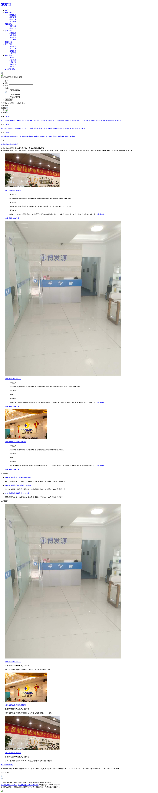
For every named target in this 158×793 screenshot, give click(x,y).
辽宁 (33, 120)
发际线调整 (12, 136)
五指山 (10, 128)
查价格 (3, 113)
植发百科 (12, 49)
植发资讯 (12, 22)
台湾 (119, 120)
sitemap (10, 765)
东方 (32, 128)
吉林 (66, 120)
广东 (16, 120)
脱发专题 (12, 40)
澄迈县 (36, 128)
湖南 (78, 120)
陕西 (44, 120)
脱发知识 (8, 31)
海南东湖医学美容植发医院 (15, 442)
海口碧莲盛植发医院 (13, 190)
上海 (6, 120)
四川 (40, 120)
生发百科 (12, 53)
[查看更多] (101, 214)
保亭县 (77, 128)
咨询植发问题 (14, 97)
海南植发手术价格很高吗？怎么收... (18, 485)
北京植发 (12, 58)
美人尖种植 (20, 136)
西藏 (95, 120)
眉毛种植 (28, 136)
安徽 (75, 120)
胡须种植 (42, 136)
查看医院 (8, 218)
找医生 (3, 110)
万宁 (28, 128)
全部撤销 (14, 144)
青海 (105, 120)
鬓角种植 (49, 136)
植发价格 (12, 19)
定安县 (41, 128)
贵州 (92, 120)
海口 (2, 128)
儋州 (18, 128)
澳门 (116, 120)
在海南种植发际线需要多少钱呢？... (18, 493)
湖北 (47, 120)
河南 (50, 120)
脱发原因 (12, 37)
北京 (2, 120)
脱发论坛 (12, 26)
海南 (85, 120)
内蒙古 (61, 120)
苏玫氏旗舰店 (10, 69)
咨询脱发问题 (14, 90)
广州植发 (12, 60)
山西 (57, 120)
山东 (30, 120)
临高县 (51, 128)
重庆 (13, 120)
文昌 (25, 128)
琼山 (21, 128)
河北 (54, 120)
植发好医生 (9, 13)
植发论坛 (12, 28)
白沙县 (56, 128)
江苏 (26, 120)
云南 (88, 120)
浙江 (23, 120)
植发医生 (12, 17)
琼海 (14, 128)
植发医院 (12, 15)
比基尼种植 (56, 136)
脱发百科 (12, 46)
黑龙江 (70, 120)
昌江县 (61, 128)
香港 (112, 120)
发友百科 (8, 44)
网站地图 (4, 765)
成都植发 (12, 64)
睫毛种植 (35, 136)
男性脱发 (12, 33)
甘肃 (99, 120)
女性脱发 (12, 35)
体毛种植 (71, 136)
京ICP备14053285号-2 (9, 785)
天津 (9, 120)
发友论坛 (8, 24)
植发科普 (8, 42)
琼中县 (82, 128)
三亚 (6, 128)
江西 (37, 120)
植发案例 (8, 55)
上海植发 (12, 62)
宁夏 (102, 120)
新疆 (109, 120)
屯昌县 (46, 128)
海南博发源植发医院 (13, 379)
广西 (81, 120)
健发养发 (12, 51)
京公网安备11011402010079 (28, 785)
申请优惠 (15, 218)
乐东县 (67, 128)
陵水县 (72, 128)
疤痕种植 (64, 136)
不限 (7, 116)
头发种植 (4, 136)
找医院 (3, 108)
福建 (19, 120)
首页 (7, 10)
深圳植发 (12, 67)
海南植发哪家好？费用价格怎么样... (18, 477)
